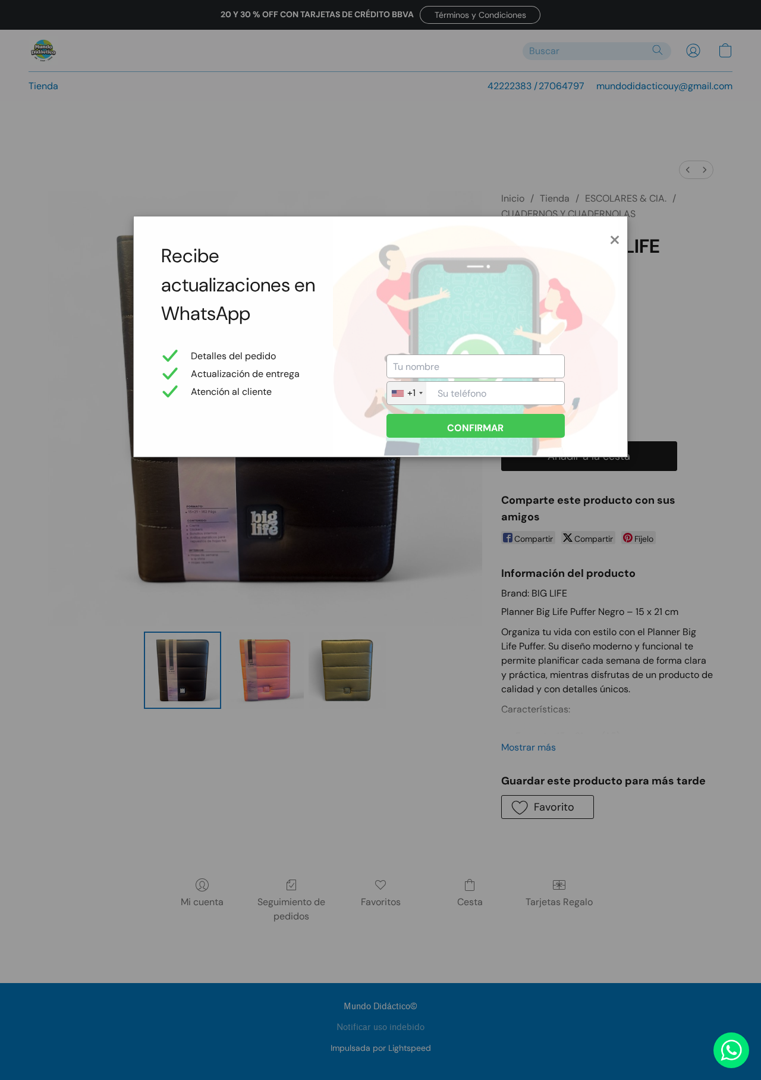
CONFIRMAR (475, 428)
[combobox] (406, 393)
